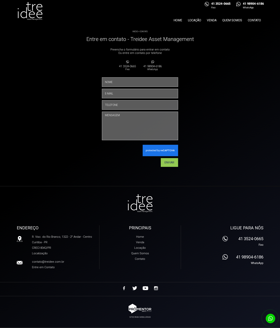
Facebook (124, 288)
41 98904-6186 (152, 68)
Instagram (156, 288)
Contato (254, 20)
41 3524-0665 (127, 68)
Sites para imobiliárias (140, 317)
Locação (194, 20)
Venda (212, 20)
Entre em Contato (43, 267)
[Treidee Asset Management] (37, 11)
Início (135, 31)
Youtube (145, 288)
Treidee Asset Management (140, 203)
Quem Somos (232, 20)
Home (178, 20)
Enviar (169, 162)
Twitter (134, 288)
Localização (40, 253)
